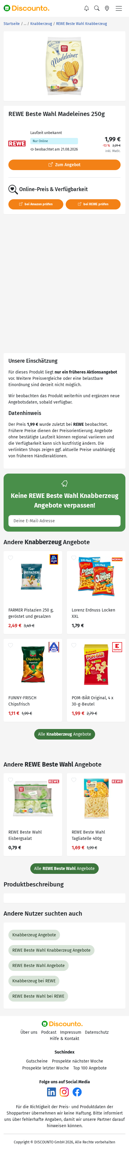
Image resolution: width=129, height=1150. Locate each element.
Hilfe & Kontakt (64, 1038)
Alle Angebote (64, 734)
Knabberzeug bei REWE (34, 981)
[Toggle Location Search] (107, 8)
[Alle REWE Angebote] (17, 143)
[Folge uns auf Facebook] (77, 1091)
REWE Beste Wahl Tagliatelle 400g (88, 835)
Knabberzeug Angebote (34, 935)
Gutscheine (37, 1061)
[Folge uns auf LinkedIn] (51, 1091)
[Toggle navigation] (118, 8)
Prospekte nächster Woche (77, 1061)
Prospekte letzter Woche (45, 1068)
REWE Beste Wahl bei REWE (38, 996)
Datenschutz (97, 1032)
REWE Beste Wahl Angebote (38, 965)
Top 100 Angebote (90, 1068)
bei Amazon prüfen (38, 204)
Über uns (29, 1032)
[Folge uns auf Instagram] (64, 1091)
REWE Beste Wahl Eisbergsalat (25, 835)
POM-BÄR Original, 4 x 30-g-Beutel (92, 701)
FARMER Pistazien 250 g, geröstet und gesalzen (30, 613)
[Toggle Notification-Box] (87, 8)
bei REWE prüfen (95, 204)
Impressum (70, 1032)
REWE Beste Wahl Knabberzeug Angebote (51, 950)
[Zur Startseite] (29, 8)
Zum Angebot (67, 164)
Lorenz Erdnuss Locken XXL (93, 613)
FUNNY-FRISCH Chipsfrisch (22, 701)
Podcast (48, 1032)
